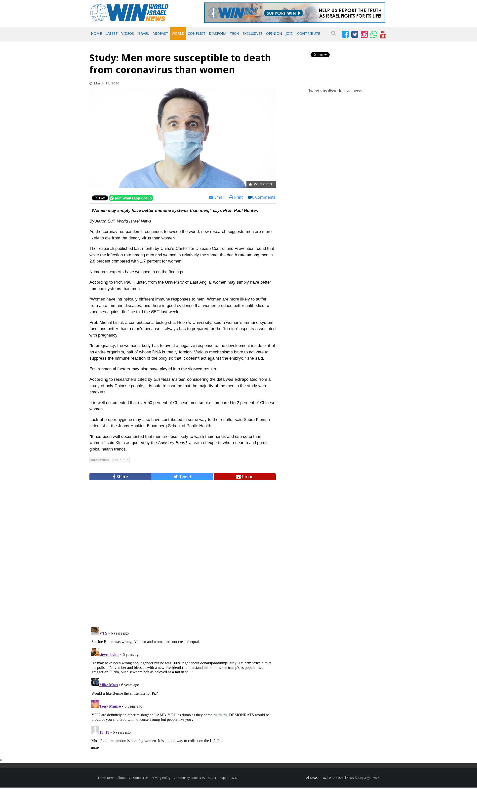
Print (238, 197)
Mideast (160, 33)
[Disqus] (182, 551)
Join (290, 33)
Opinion (274, 33)
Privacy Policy (161, 778)
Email (218, 197)
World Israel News (341, 778)
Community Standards (189, 778)
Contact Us (140, 778)
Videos (127, 33)
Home (96, 33)
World (178, 33)
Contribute (308, 33)
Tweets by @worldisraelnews (335, 90)
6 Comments (264, 197)
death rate (121, 460)
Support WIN (228, 778)
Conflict (196, 33)
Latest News (106, 778)
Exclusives (252, 33)
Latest (111, 33)
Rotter (212, 778)
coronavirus (99, 460)
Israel (143, 33)
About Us (124, 778)
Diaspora (217, 33)
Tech (234, 33)
